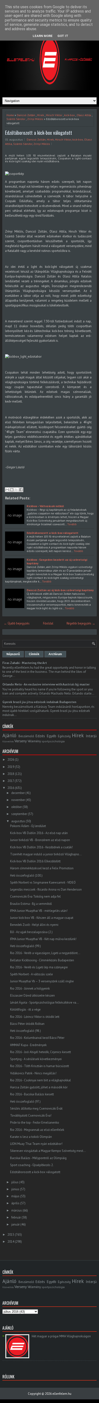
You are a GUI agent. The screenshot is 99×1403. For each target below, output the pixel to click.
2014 (10, 1242)
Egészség (64, 736)
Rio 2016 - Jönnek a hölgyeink (30, 988)
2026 (10, 760)
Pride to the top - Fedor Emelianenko (34, 1122)
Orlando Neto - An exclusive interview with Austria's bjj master (46, 684)
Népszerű (13, 654)
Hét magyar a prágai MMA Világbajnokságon (61, 1336)
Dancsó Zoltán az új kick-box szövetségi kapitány (60, 590)
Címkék (34, 654)
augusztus (18, 821)
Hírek (40, 115)
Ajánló (9, 735)
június (15, 1189)
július (15, 1182)
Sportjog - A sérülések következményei (36, 1059)
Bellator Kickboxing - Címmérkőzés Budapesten (42, 960)
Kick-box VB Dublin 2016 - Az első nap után (39, 833)
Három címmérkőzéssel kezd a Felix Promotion (42, 868)
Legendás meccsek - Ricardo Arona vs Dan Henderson (46, 889)
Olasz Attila (84, 115)
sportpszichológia (53, 741)
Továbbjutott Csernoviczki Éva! (30, 1115)
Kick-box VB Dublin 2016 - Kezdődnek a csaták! (41, 847)
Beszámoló (26, 736)
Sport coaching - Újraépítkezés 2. (32, 1165)
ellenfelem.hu (61, 1394)
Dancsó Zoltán (26, 115)
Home (10, 115)
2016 (10, 788)
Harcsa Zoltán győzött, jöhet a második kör (39, 1087)
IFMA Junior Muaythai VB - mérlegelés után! (39, 911)
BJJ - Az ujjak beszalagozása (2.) (31, 932)
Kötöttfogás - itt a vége (25, 1009)
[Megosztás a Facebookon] (21, 489)
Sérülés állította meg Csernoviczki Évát (36, 1108)
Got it (62, 36)
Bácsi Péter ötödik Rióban (27, 1024)
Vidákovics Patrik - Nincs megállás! (33, 1073)
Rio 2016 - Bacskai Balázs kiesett (32, 1094)
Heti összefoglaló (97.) (25, 1101)
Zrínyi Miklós (35, 119)
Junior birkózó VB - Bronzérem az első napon (40, 840)
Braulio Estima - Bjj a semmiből (31, 904)
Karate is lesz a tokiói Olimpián (31, 1137)
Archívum (55, 654)
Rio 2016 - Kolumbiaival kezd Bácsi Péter (37, 1038)
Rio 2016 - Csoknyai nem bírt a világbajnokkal (40, 1080)
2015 (10, 1235)
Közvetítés (8, 741)
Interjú (91, 735)
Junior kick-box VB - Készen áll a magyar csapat (41, 918)
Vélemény (34, 741)
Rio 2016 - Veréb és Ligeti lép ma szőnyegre (39, 967)
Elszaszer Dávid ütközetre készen (32, 995)
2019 (10, 767)
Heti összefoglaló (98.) (25, 1031)
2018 (10, 774)
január (15, 1224)
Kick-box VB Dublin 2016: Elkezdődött (35, 861)
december (18, 793)
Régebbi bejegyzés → (81, 623)
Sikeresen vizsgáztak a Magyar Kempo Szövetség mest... (48, 1151)
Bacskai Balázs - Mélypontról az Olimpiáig (38, 1158)
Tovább (72, 524)
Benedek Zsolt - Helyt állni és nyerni (34, 925)
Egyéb (51, 735)
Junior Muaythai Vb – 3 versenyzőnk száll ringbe (42, 981)
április (15, 1203)
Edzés (40, 735)
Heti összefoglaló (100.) (26, 875)
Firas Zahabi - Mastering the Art (24, 663)
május (15, 1196)
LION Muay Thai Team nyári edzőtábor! (36, 1144)
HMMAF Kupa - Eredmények (28, 1045)
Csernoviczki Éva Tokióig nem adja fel (35, 896)
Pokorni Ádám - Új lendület (28, 826)
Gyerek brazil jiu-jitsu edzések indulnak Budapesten (39, 702)
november (18, 800)
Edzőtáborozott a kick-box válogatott (38, 132)
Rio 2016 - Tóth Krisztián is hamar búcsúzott (39, 1066)
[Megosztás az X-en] (16, 489)
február (16, 1217)
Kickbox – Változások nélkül (45, 506)
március (16, 1210)
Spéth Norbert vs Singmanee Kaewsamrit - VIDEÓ (43, 882)
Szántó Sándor (15, 119)
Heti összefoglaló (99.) (25, 946)
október (16, 807)
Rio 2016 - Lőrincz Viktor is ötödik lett (34, 1017)
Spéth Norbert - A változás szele (31, 974)
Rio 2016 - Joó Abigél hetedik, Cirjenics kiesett (40, 1052)
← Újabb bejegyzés (17, 623)
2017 (10, 781)
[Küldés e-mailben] (7, 489)
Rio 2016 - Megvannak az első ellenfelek (37, 1130)
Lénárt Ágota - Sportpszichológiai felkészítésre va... (44, 1002)
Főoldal (48, 623)
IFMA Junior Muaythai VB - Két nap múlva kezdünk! (43, 939)
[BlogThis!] (11, 489)
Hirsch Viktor (54, 115)
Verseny (20, 740)
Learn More (43, 36)
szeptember (19, 814)
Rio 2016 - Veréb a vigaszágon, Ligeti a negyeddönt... (45, 953)
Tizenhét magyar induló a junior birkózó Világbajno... (46, 854)
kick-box (69, 115)
